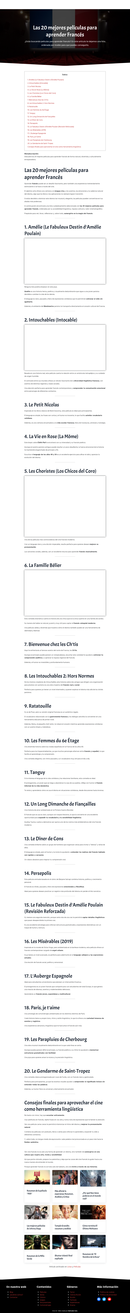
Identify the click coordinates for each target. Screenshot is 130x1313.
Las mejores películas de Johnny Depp (36, 1227)
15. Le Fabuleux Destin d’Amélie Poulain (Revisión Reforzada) (51, 126)
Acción (72, 1297)
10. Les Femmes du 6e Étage (38, 110)
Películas (77, 1266)
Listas (69, 1266)
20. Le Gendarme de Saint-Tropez (40, 143)
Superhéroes (75, 1302)
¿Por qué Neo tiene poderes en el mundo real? (92, 1196)
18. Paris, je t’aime (34, 136)
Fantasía (73, 1300)
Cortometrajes (45, 1305)
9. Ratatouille (33, 106)
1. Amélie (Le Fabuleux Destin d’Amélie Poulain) (46, 79)
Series (42, 1294)
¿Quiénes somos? (16, 1294)
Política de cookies (107, 1292)
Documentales (45, 1302)
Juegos (42, 1300)
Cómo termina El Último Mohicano (90, 1227)
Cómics (42, 1297)
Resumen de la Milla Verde (35, 1257)
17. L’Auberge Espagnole (37, 133)
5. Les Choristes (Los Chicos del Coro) (42, 93)
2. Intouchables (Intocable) (38, 83)
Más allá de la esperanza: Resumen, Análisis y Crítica (64, 1194)
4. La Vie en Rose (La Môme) (38, 89)
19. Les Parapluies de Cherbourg (40, 140)
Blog (11, 1292)
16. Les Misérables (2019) (37, 130)
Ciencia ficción (75, 1294)
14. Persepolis (33, 123)
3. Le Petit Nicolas (34, 86)
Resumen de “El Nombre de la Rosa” (91, 1255)
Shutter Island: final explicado (63, 1257)
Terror (72, 1292)
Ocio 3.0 (65, 5)
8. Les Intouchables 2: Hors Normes (41, 103)
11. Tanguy (31, 113)
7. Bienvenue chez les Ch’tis (38, 99)
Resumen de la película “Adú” (37, 1192)
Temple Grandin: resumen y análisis (63, 1227)
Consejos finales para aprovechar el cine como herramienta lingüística (54, 146)
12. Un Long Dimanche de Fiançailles (41, 116)
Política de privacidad (108, 1294)
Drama (72, 1305)
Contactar (13, 1297)
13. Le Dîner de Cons (35, 120)
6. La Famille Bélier (35, 96)
